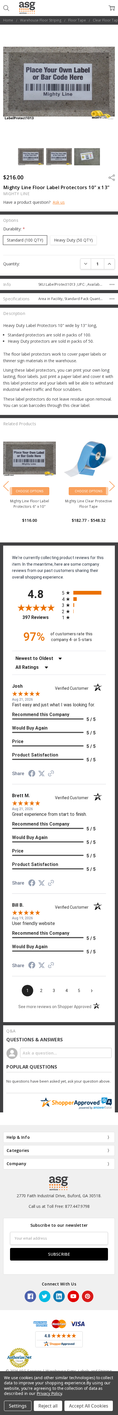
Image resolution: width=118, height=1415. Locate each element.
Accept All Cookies (88, 1406)
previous (6, 486)
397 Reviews (40, 617)
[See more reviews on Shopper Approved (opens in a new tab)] (51, 774)
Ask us (59, 202)
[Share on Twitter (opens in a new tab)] (41, 773)
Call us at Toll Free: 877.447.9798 (59, 1206)
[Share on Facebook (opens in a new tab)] (31, 774)
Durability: (14, 229)
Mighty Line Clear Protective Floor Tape (29, 504)
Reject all (48, 1406)
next (112, 486)
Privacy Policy (49, 1393)
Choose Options (30, 491)
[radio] (84, 593)
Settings (18, 1406)
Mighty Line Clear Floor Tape (88, 501)
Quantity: (11, 263)
